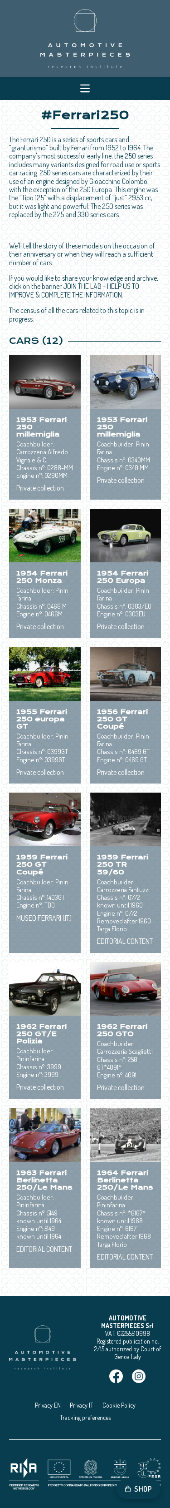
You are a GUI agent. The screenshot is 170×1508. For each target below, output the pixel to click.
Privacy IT (81, 1405)
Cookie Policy (119, 1405)
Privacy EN (48, 1405)
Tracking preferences (85, 1417)
